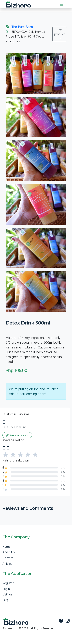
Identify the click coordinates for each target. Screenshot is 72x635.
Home (6, 546)
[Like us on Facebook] (61, 621)
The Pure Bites (22, 27)
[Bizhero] (18, 4)
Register (8, 583)
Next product (59, 32)
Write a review (19, 435)
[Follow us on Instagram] (67, 621)
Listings (7, 594)
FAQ (5, 600)
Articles (7, 563)
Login (6, 588)
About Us (8, 552)
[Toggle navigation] (61, 4)
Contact (7, 558)
